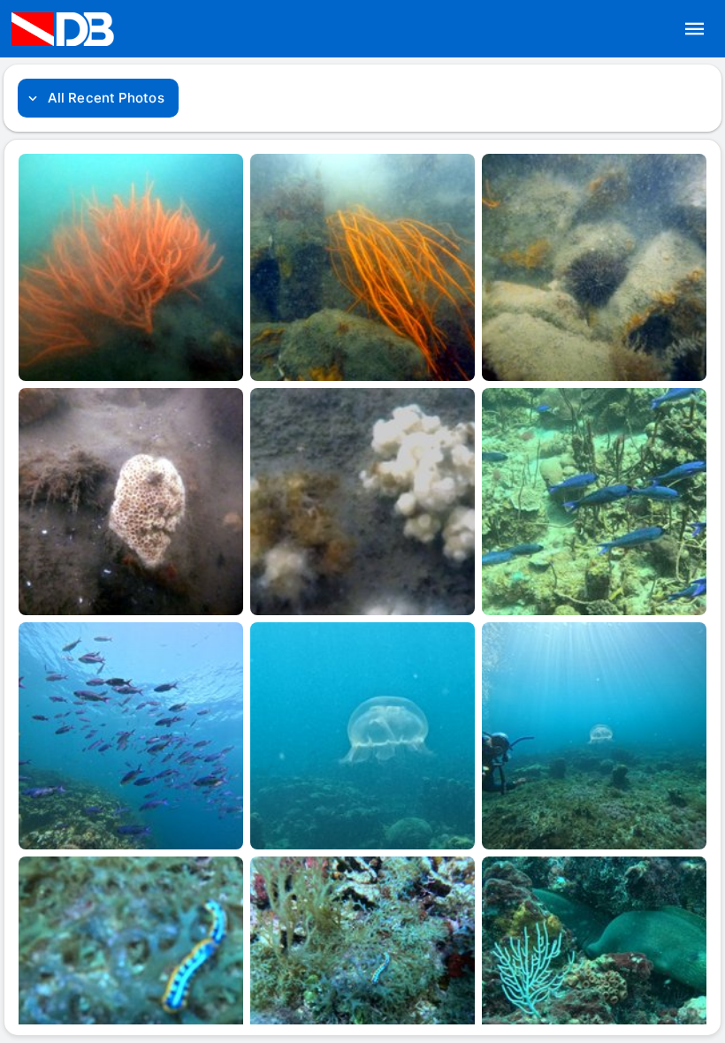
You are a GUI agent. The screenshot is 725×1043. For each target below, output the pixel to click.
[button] (694, 29)
